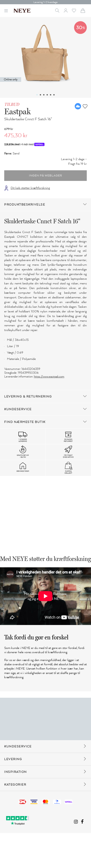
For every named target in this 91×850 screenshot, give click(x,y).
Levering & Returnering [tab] (28, 396)
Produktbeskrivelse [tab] (24, 204)
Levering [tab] (13, 759)
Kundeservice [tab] (18, 409)
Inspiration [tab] (15, 772)
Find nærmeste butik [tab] (25, 422)
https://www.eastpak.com (49, 376)
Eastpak (17, 111)
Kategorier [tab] (15, 784)
